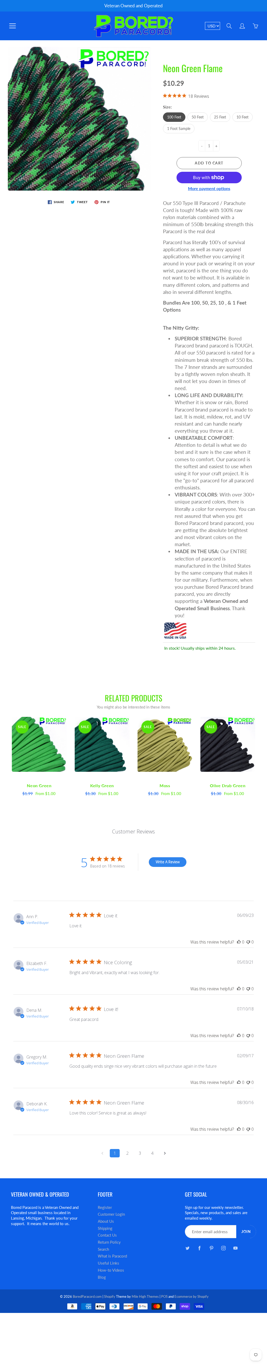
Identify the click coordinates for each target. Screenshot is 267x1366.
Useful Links (108, 1263)
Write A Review (168, 861)
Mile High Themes (145, 1296)
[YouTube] (235, 1248)
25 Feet (220, 117)
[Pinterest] (211, 1248)
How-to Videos (111, 1270)
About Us (106, 1221)
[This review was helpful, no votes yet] (239, 942)
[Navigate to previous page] (102, 1153)
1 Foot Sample (178, 128)
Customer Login (111, 1214)
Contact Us (107, 1235)
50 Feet (198, 117)
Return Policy (109, 1242)
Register (105, 1207)
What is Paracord (112, 1256)
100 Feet (174, 117)
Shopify (109, 1296)
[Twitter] (187, 1248)
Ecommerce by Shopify (191, 1296)
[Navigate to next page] (165, 1153)
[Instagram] (223, 1248)
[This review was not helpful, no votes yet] (248, 942)
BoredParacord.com (87, 1296)
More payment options (209, 188)
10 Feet (242, 117)
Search (103, 1249)
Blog (102, 1277)
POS (164, 1296)
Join (246, 1231)
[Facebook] (199, 1248)
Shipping (105, 1228)
